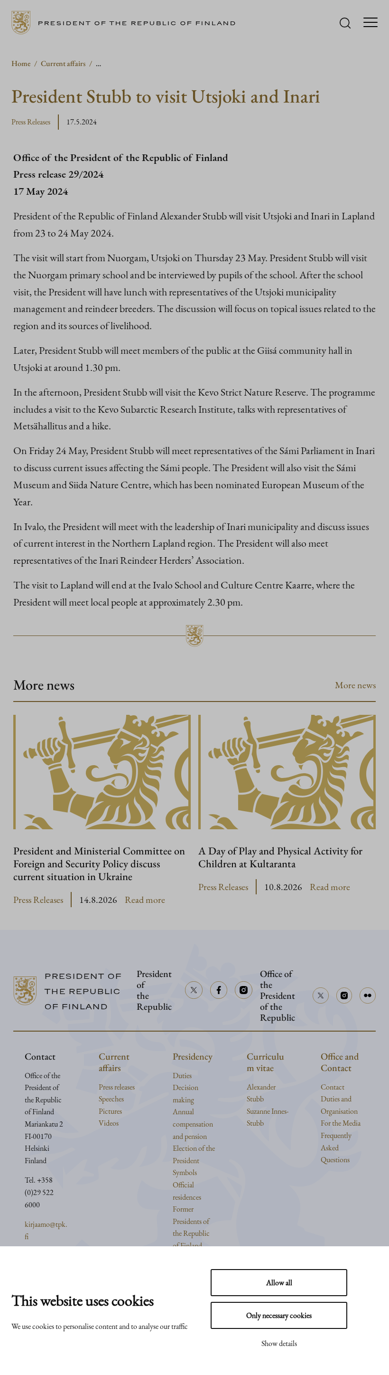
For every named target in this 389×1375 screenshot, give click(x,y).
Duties (182, 1076)
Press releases (117, 1087)
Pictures (110, 1111)
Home (20, 63)
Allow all (279, 1283)
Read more (145, 900)
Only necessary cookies (279, 1315)
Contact (332, 1087)
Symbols (185, 1172)
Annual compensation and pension (193, 1124)
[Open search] (345, 23)
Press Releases (30, 122)
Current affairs (63, 63)
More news (355, 685)
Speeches (111, 1099)
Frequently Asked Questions (336, 1147)
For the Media (341, 1123)
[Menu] (370, 23)
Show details (279, 1343)
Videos (109, 1123)
